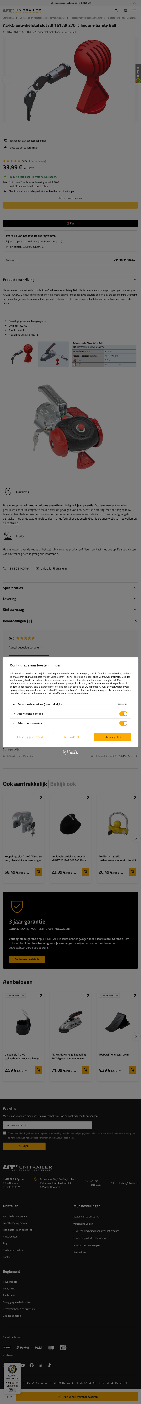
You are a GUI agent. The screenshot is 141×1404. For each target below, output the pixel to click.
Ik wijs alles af (71, 737)
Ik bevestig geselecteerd (30, 737)
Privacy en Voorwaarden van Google (98, 683)
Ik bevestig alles (112, 737)
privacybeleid (109, 680)
